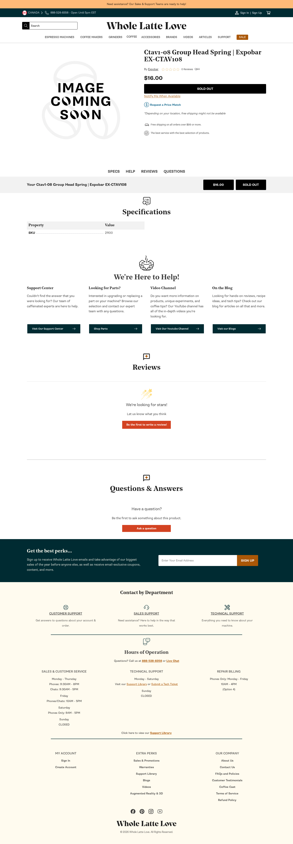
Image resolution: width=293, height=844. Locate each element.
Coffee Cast (227, 787)
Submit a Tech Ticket (164, 684)
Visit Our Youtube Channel (172, 328)
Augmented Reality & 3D (146, 793)
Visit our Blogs (226, 328)
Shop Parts (101, 328)
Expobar (153, 69)
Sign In (65, 760)
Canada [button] (30, 13)
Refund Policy (227, 800)
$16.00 (218, 185)
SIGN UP (247, 561)
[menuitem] (65, 761)
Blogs (146, 780)
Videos (146, 787)
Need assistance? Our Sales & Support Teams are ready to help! (146, 4)
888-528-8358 (152, 661)
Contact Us (227, 767)
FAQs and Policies (227, 773)
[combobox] (53, 25)
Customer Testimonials (227, 780)
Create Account (65, 767)
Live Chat (172, 661)
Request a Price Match (165, 105)
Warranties (146, 767)
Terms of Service (227, 793)
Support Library (137, 684)
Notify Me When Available (162, 96)
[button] (146, 528)
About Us (227, 760)
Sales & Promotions (146, 760)
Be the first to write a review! (146, 424)
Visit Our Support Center (47, 328)
